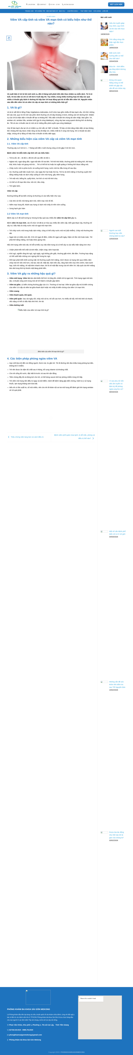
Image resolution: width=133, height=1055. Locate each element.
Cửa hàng (97, 11)
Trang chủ (29, 11)
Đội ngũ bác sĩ (52, 11)
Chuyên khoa (72, 11)
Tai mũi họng (51, 16)
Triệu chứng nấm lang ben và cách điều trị (27, 437)
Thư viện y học (86, 11)
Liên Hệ (105, 11)
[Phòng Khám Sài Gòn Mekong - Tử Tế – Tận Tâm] (15, 4)
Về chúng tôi (40, 11)
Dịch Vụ (62, 11)
